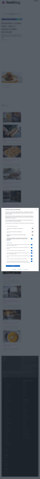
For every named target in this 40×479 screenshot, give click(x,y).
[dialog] (20, 239)
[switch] (32, 228)
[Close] (37, 210)
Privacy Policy (25, 269)
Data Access (20, 269)
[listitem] (20, 226)
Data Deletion (14, 269)
